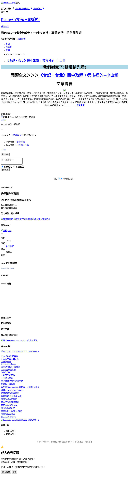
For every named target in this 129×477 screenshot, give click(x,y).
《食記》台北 (23, 145)
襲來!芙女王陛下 (8, 417)
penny (3, 119)
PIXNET (46, 442)
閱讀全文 (80, 105)
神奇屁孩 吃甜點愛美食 (11, 396)
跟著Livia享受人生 (9, 405)
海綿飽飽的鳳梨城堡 (10, 393)
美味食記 (21, 142)
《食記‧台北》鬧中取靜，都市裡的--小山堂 (36, 60)
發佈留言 (5, 170)
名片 (8, 50)
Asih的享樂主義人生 (10, 359)
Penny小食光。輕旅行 (20, 19)
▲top (3, 149)
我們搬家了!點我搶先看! (64, 67)
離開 (14, 472)
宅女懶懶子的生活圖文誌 (12, 381)
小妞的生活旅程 (8, 375)
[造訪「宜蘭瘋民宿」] (7, 219)
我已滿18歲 (6, 472)
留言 (22, 135)
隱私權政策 (79, 442)
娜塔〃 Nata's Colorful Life (12, 390)
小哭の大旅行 (7, 378)
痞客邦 (16, 135)
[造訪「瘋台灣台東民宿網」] (41, 219)
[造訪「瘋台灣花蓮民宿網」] (23, 219)
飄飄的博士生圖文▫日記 (11, 411)
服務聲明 (88, 442)
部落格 (9, 47)
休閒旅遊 (22, 39)
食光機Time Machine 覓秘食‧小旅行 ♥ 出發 (20, 387)
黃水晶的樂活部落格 (10, 402)
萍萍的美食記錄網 (9, 399)
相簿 (8, 44)
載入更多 (5, 154)
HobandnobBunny (8, 364)
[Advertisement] (13, 300)
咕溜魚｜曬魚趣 (8, 384)
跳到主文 (5, 26)
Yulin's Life (5, 372)
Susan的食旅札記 (8, 370)
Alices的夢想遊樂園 (9, 356)
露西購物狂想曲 (8, 414)
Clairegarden (6, 362)
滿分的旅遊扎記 (8, 408)
